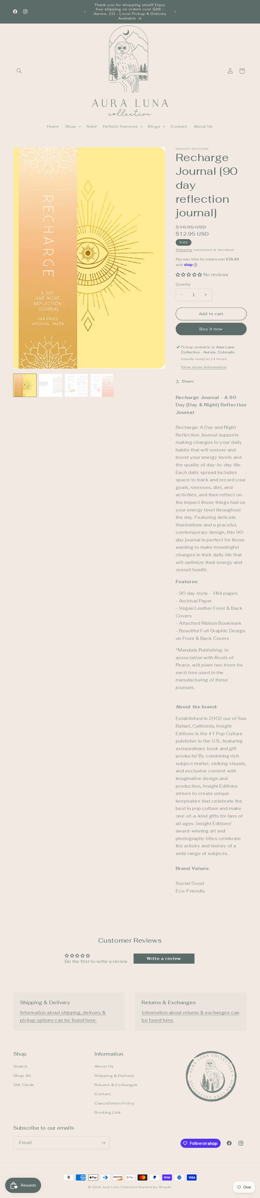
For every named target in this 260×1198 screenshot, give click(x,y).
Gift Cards (23, 1084)
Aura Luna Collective (119, 1187)
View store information (204, 367)
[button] (19, 71)
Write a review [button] (164, 958)
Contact (102, 1093)
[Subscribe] (103, 1142)
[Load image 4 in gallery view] (101, 385)
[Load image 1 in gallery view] (25, 385)
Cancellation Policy (114, 1103)
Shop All (22, 1075)
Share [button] (187, 381)
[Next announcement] (175, 12)
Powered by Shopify (155, 1187)
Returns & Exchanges (116, 1084)
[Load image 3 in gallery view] (76, 385)
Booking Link (107, 1112)
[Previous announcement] (84, 12)
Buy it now (211, 329)
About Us (103, 1066)
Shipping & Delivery (114, 1075)
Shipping (184, 250)
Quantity (183, 284)
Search (20, 1066)
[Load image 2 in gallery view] (50, 385)
